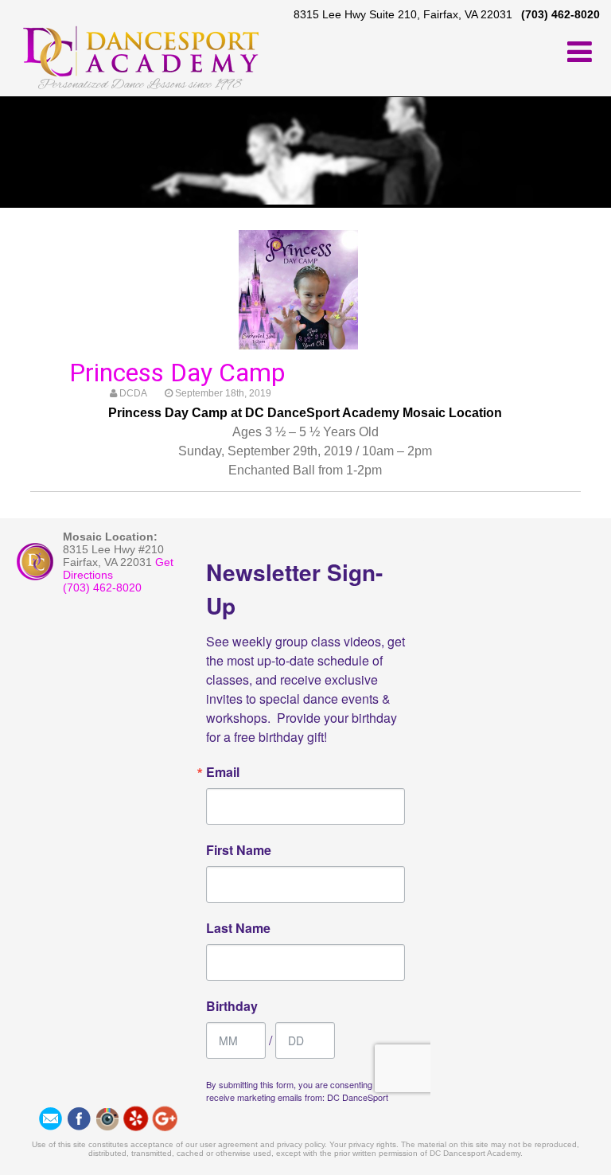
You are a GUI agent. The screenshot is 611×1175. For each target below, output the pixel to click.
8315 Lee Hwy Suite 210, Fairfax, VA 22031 (403, 14)
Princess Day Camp (177, 372)
